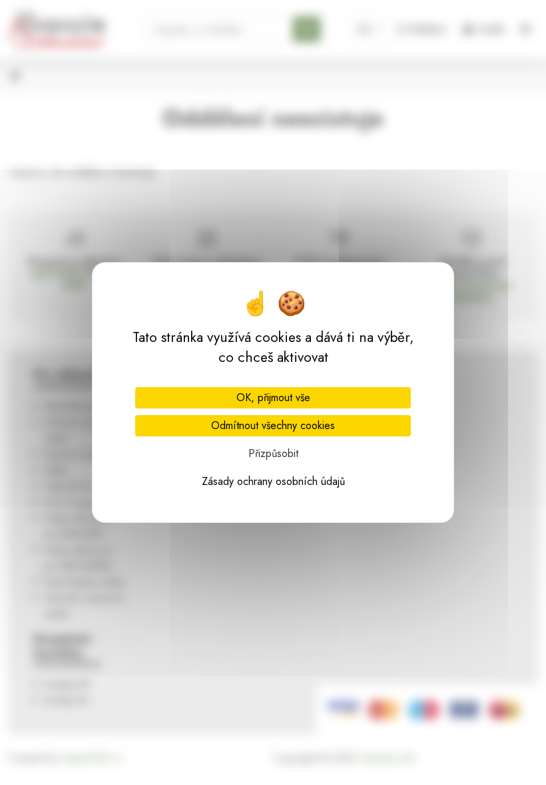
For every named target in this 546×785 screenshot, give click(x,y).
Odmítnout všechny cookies (273, 425)
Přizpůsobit (273, 453)
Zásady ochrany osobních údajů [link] (273, 481)
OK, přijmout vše (273, 397)
